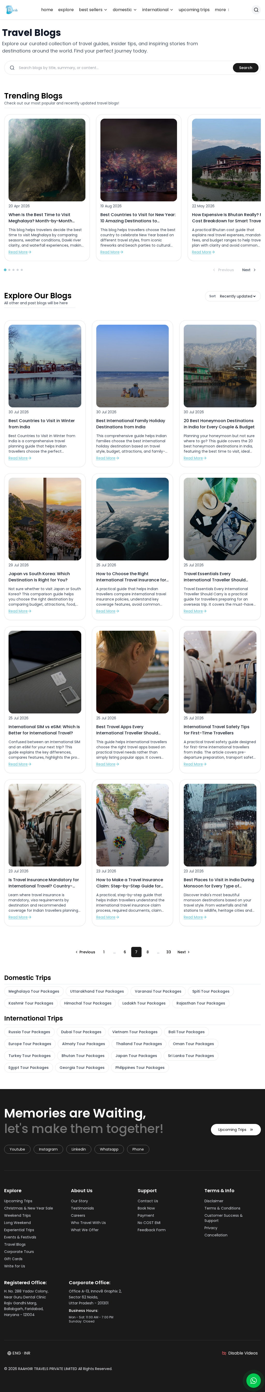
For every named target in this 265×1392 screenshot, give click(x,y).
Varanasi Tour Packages (158, 991)
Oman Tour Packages (193, 1043)
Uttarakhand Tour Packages (97, 991)
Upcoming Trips (232, 1129)
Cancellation (215, 1235)
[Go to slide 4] (18, 270)
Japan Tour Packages (136, 1055)
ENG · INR (21, 1353)
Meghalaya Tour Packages (34, 991)
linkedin (79, 1149)
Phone (138, 1149)
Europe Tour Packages (30, 1043)
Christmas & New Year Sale (28, 1208)
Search (245, 67)
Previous (226, 269)
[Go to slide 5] (22, 270)
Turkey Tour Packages (30, 1055)
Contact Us (148, 1201)
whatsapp (109, 1149)
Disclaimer (213, 1201)
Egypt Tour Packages (29, 1067)
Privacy (210, 1227)
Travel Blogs (15, 1244)
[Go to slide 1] (5, 270)
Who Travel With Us (88, 1222)
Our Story (79, 1201)
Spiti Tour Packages (211, 991)
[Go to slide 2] (9, 270)
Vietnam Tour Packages (135, 1032)
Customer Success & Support (223, 1218)
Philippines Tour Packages (140, 1067)
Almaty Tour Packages (83, 1043)
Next (246, 269)
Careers (78, 1215)
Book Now (146, 1208)
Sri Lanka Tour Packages (191, 1055)
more (222, 10)
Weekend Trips (17, 1215)
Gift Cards (13, 1258)
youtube (17, 1149)
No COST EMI (149, 1222)
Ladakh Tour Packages (144, 1003)
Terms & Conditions (222, 1208)
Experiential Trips (19, 1230)
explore (66, 10)
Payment (146, 1215)
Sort (212, 296)
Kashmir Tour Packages (31, 1003)
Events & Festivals (20, 1237)
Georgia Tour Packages (82, 1067)
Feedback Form (152, 1230)
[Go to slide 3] (13, 270)
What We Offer (85, 1230)
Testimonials (82, 1208)
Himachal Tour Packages (88, 1003)
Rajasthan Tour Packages (200, 1003)
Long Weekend (17, 1222)
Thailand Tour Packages (139, 1043)
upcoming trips (194, 10)
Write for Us (14, 1266)
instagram (48, 1149)
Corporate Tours (19, 1251)
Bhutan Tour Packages (83, 1055)
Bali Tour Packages (186, 1032)
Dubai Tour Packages (81, 1032)
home (47, 10)
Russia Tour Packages (29, 1032)
